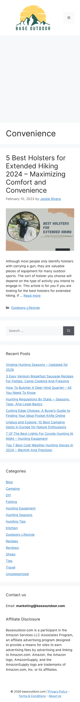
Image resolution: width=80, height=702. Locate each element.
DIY (8, 495)
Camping (13, 489)
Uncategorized (17, 574)
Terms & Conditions (32, 696)
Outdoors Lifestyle (25, 308)
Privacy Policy (57, 691)
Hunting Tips (16, 521)
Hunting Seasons (19, 515)
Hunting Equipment (21, 508)
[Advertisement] (40, 77)
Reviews (12, 548)
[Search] (68, 331)
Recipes (12, 541)
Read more (32, 296)
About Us (55, 696)
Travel (10, 567)
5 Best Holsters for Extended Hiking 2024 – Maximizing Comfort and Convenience (36, 174)
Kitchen (12, 528)
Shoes (11, 554)
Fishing (11, 502)
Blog (9, 482)
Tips (9, 561)
